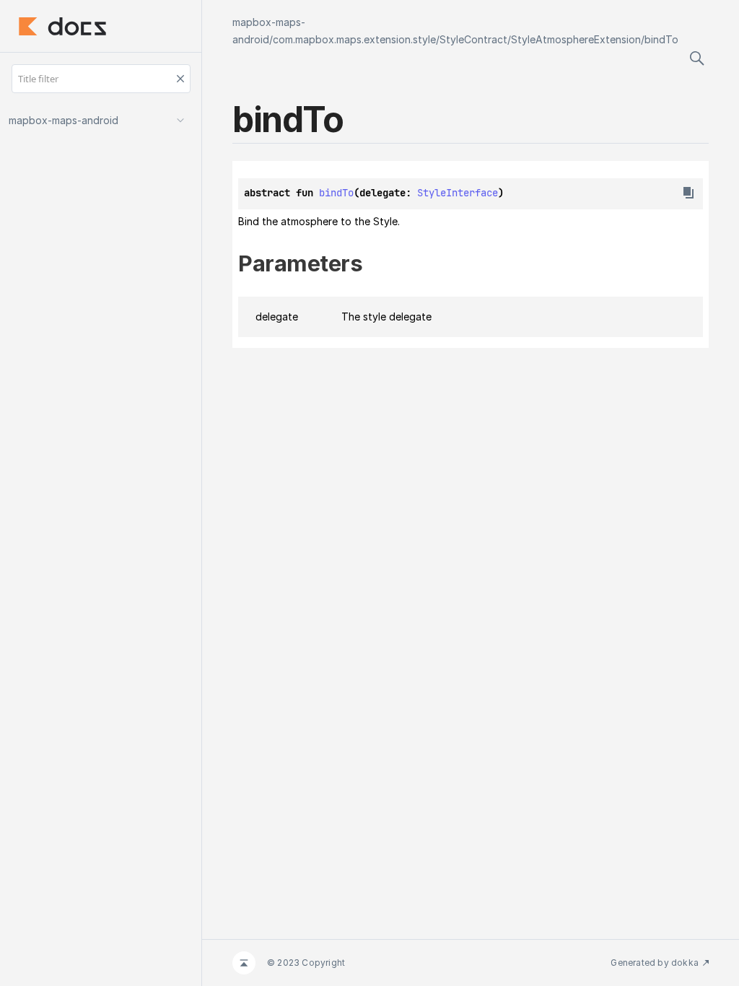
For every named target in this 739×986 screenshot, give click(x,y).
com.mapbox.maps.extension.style (354, 39)
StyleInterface (457, 192)
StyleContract (473, 39)
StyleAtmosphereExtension (576, 39)
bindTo (661, 39)
